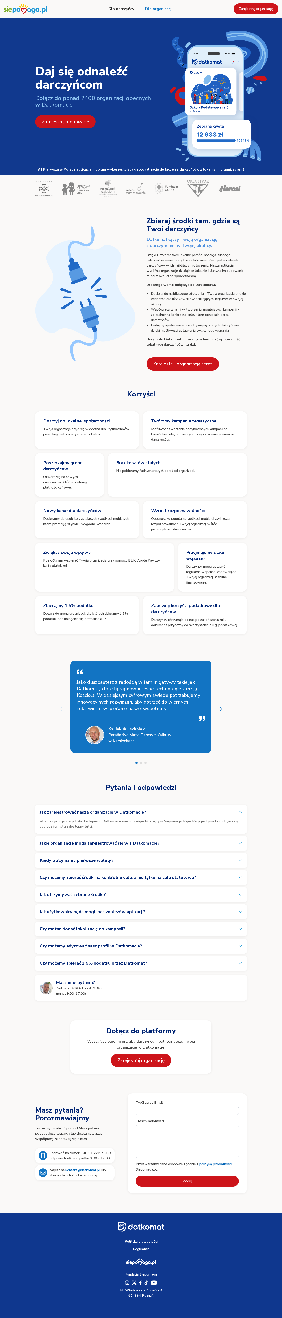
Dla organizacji (158, 8)
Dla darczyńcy (121, 8)
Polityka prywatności (141, 1241)
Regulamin (141, 1249)
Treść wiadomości (150, 1121)
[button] (136, 763)
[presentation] (61, 709)
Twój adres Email (149, 1102)
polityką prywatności (215, 1164)
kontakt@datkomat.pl (82, 1170)
